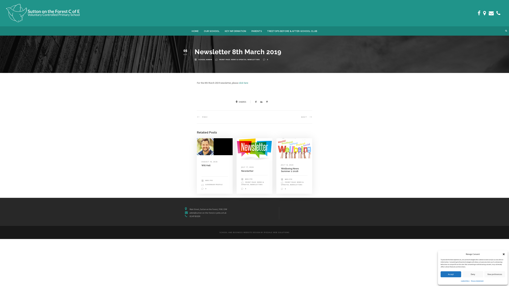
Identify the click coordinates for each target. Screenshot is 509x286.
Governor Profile (214, 185)
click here (243, 82)
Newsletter (247, 171)
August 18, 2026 (209, 162)
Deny (473, 274)
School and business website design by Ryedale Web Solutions (254, 232)
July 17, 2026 (247, 167)
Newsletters (253, 60)
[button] (503, 254)
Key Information (235, 31)
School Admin (205, 60)
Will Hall (205, 165)
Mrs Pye (209, 180)
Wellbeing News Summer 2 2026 (290, 170)
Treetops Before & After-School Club (292, 31)
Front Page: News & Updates (232, 60)
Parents (256, 31)
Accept (451, 274)
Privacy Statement (477, 281)
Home (195, 31)
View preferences (494, 274)
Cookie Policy (465, 281)
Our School (212, 31)
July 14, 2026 (287, 165)
